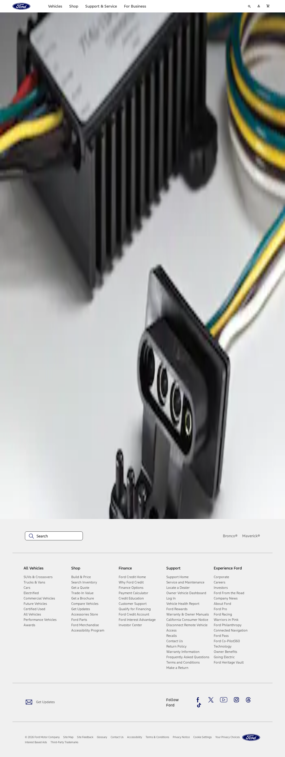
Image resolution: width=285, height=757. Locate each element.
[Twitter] (211, 699)
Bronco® (230, 535)
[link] (68, 737)
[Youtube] (223, 699)
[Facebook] (199, 699)
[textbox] (54, 536)
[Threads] (248, 699)
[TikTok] (199, 705)
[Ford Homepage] (251, 737)
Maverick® (251, 535)
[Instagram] (236, 699)
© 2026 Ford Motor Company (42, 737)
